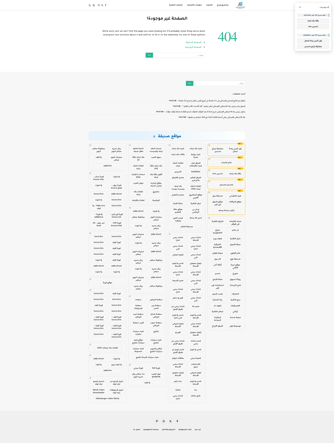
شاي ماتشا (195, 396)
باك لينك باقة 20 (138, 158)
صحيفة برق (218, 196)
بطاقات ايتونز (178, 358)
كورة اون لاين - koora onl (116, 215)
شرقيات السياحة (217, 318)
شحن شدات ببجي (196, 342)
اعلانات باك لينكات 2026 (107, 348)
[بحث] (93, 5)
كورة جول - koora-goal (116, 186)
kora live (98, 236)
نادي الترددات (235, 285)
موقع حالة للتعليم (177, 210)
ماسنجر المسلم (226, 184)
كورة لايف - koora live (116, 318)
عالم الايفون (235, 253)
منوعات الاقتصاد (194, 5)
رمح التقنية (235, 299)
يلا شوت (156, 211)
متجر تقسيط (177, 280)
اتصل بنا (136, 430)
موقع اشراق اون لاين (217, 203)
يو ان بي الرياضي (195, 210)
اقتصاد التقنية (175, 5)
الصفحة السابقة (193, 42)
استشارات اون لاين (217, 286)
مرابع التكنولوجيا (217, 231)
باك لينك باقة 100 (156, 167)
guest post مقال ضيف (138, 149)
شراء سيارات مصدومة (138, 349)
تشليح (156, 331)
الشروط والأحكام (168, 430)
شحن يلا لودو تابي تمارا (177, 316)
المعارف (235, 294)
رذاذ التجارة (217, 299)
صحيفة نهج (235, 259)
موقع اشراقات (235, 201)
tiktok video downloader (99, 391)
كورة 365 (156, 368)
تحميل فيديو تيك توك (98, 382)
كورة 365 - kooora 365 (116, 224)
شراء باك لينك (196, 148)
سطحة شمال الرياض (156, 315)
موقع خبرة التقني (235, 266)
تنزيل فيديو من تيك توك (116, 382)
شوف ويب (217, 238)
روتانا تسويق (235, 279)
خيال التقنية (235, 238)
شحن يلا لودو (195, 349)
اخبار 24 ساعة (196, 218)
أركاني (235, 311)
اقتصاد (209, 5)
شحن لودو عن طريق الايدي (178, 350)
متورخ (235, 273)
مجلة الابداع (217, 279)
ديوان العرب (138, 183)
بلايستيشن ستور (195, 365)
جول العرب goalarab (156, 375)
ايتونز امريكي (177, 254)
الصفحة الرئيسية (193, 46)
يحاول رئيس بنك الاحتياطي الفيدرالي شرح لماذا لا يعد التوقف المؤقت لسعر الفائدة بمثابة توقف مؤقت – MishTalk (200, 111)
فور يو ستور (178, 298)
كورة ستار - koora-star (98, 177)
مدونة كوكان (217, 253)
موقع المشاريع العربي (195, 196)
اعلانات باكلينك (138, 200)
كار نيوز (217, 259)
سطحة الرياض (156, 299)
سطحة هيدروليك (138, 306)
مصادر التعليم (178, 195)
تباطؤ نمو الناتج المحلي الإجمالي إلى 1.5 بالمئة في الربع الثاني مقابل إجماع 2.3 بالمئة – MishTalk (207, 100)
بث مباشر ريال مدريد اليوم (138, 375)
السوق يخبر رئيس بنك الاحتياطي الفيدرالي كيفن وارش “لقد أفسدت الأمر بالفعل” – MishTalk (209, 106)
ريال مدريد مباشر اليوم (116, 149)
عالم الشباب (226, 162)
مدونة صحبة (235, 317)
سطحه (138, 299)
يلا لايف (147, 382)
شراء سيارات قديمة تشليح (147, 357)
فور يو (178, 332)
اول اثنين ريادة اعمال (235, 150)
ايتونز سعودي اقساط (195, 264)
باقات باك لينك (178, 154)
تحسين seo (217, 173)
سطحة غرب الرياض (138, 315)
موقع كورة (107, 282)
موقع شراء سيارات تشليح (138, 341)
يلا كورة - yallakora (98, 215)
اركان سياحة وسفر (226, 210)
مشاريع (156, 191)
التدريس (177, 171)
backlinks (195, 171)
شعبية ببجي (195, 358)
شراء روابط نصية (195, 155)
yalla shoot (138, 211)
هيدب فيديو (218, 294)
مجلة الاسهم (235, 244)
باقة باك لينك (235, 173)
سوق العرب (156, 157)
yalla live (107, 166)
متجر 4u (195, 306)
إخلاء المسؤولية (184, 430)
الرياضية (156, 200)
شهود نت (217, 305)
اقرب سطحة (138, 322)
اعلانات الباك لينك (178, 164)
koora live (98, 194)
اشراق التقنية (217, 221)
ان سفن (235, 230)
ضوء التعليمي (235, 196)
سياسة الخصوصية (151, 430)
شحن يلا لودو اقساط (177, 264)
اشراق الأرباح (217, 326)
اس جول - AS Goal (99, 224)
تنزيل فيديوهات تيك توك (116, 391)
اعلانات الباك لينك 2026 (195, 187)
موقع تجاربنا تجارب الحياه (156, 184)
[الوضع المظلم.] (90, 5)
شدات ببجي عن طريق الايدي (177, 307)
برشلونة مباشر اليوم (98, 149)
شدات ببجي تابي (178, 247)
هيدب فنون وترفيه (178, 219)
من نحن (198, 430)
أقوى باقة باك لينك (156, 175)
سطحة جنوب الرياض (156, 324)
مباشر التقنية (217, 311)
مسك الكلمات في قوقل (235, 222)
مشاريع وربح (222, 5)
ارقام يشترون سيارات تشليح (156, 349)
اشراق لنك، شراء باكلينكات (195, 164)
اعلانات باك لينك (138, 192)
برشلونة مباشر (138, 217)
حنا (195, 390)
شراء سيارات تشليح (156, 341)
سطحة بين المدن (156, 306)
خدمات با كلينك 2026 (138, 175)
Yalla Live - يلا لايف (98, 206)
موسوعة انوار (235, 326)
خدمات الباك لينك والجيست (156, 149)
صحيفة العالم (187, 226)
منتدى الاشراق (178, 177)
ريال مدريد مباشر (156, 226)
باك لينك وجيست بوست (178, 187)
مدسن (217, 273)
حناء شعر (178, 381)
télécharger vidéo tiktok (107, 398)
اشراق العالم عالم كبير (195, 178)
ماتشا (177, 390)
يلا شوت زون (116, 364)
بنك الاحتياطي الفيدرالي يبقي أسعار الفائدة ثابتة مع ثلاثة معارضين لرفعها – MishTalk (212, 117)
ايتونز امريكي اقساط (177, 324)
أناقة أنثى (217, 265)
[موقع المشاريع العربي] (240, 5)
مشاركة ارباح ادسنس (217, 150)
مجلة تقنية (178, 203)
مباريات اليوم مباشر (156, 218)
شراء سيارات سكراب (138, 332)
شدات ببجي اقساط (196, 238)
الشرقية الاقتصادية (217, 245)
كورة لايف (116, 242)
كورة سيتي (138, 368)
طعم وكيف (235, 305)
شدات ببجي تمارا (178, 238)
